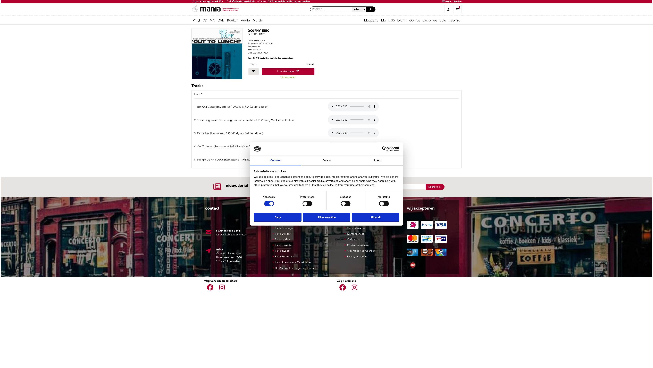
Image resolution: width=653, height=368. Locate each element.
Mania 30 (388, 20)
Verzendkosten (356, 228)
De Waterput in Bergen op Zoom (294, 268)
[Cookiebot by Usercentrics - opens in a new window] (384, 148)
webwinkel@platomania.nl (231, 235)
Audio (245, 20)
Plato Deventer (283, 245)
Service (457, 2)
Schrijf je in (434, 186)
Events (402, 20)
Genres (414, 20)
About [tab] (377, 160)
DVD (221, 20)
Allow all (375, 217)
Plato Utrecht (282, 234)
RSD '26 (454, 20)
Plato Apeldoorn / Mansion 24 (293, 262)
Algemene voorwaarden (361, 251)
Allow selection (326, 217)
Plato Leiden (282, 239)
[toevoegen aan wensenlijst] (253, 71)
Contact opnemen (358, 245)
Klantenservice (355, 234)
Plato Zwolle (282, 251)
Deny (278, 217)
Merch (257, 20)
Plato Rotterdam (284, 257)
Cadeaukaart (354, 239)
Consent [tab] (275, 160)
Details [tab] (326, 160)
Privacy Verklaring (357, 257)
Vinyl (196, 20)
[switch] (307, 203)
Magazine (371, 20)
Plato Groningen (284, 228)
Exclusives (430, 20)
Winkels (446, 2)
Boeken (232, 20)
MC (212, 20)
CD (205, 20)
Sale (443, 20)
